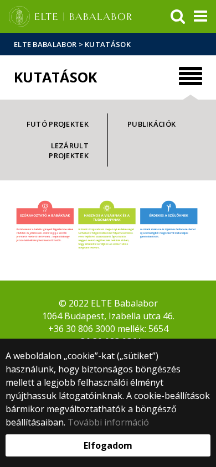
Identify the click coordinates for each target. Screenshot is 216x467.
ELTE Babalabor (45, 44)
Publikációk (151, 124)
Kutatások (108, 44)
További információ (108, 422)
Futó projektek (58, 124)
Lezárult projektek (69, 151)
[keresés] (178, 16)
